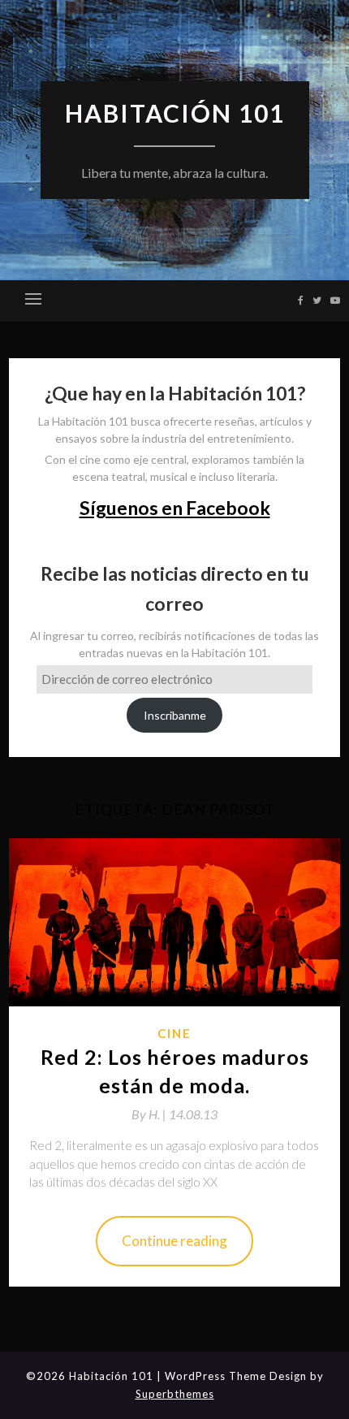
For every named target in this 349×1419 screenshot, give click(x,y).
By (150, 1114)
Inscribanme (175, 715)
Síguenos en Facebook (175, 507)
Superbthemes (175, 1393)
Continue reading (174, 1240)
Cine (174, 1033)
